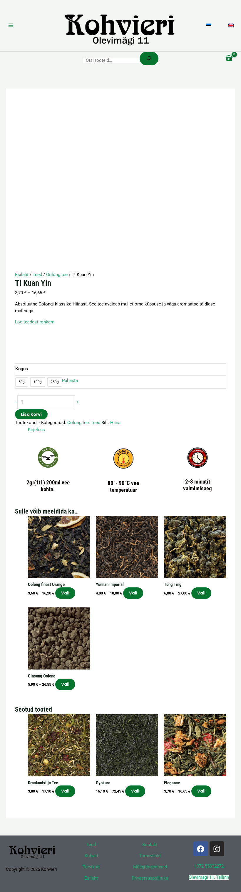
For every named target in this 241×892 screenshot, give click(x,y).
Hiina (115, 422)
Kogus (21, 368)
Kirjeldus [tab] (36, 429)
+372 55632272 (209, 866)
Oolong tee (57, 274)
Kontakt (150, 844)
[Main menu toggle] (11, 25)
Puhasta (70, 380)
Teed (37, 274)
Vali (65, 593)
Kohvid (91, 855)
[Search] (149, 59)
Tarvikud (91, 867)
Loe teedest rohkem (34, 322)
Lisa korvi (31, 414)
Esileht (22, 274)
